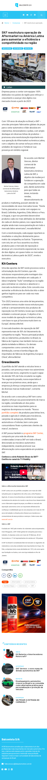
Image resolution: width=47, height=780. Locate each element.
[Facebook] (23, 15)
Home (7, 23)
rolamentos (23, 586)
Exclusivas (16, 23)
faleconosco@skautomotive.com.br (18, 764)
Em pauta (28, 48)
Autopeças (18, 48)
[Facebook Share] (4, 575)
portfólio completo (10, 412)
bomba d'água (9, 586)
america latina (30, 582)
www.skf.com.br (7, 519)
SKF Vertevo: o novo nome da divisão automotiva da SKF (29, 669)
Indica (18, 652)
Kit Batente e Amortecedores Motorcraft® (29, 655)
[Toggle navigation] (5, 14)
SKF (32, 586)
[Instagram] (31, 15)
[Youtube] (27, 15)
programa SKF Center (33, 433)
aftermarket (16, 582)
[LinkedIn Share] (15, 575)
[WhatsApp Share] (20, 575)
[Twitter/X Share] (9, 575)
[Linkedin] (34, 15)
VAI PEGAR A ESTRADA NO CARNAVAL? (27, 701)
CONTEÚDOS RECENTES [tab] (15, 644)
